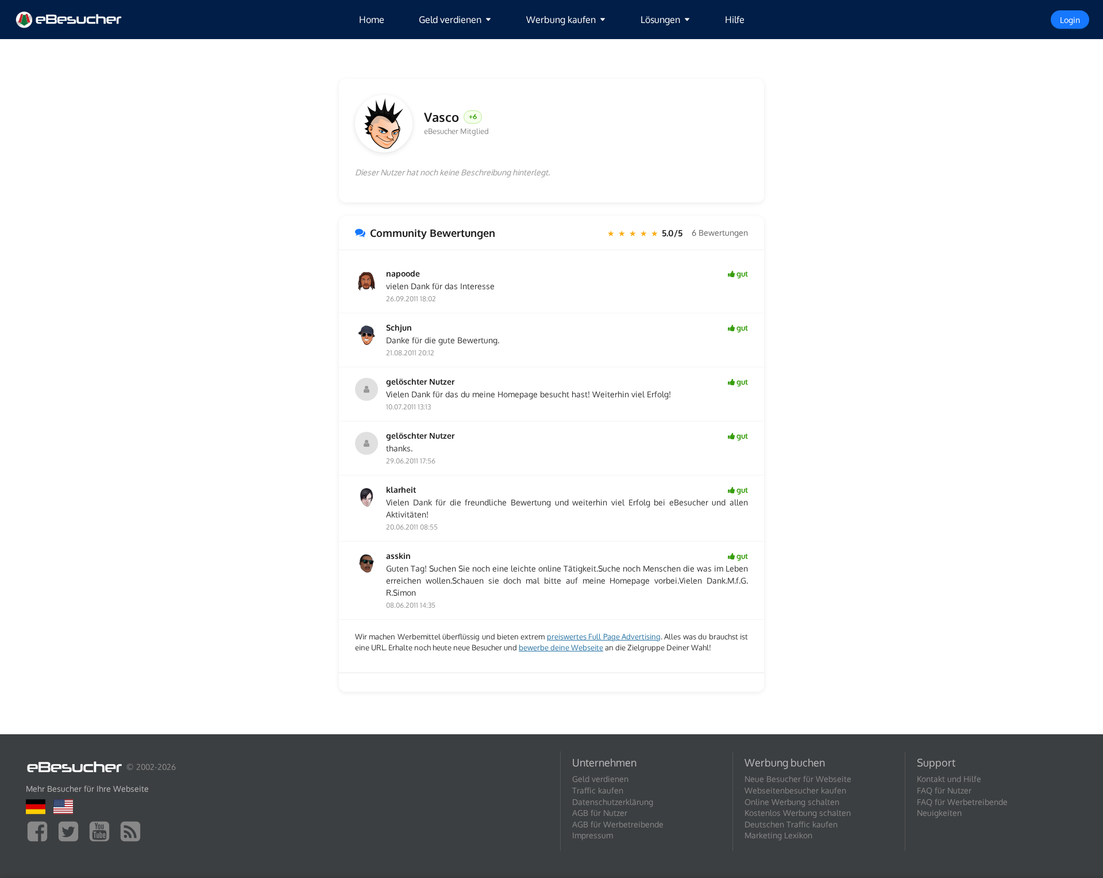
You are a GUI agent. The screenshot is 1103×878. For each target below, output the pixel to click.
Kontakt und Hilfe (949, 779)
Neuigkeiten (939, 813)
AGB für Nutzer (599, 813)
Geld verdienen (600, 779)
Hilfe (735, 19)
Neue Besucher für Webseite (798, 779)
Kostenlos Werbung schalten (798, 813)
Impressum (592, 835)
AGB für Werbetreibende (618, 824)
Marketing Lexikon (778, 835)
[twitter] (71, 830)
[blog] (133, 830)
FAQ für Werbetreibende (962, 802)
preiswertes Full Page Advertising (604, 636)
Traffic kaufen (597, 790)
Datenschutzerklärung (612, 802)
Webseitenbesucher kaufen (795, 790)
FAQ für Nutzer (944, 790)
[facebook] (40, 830)
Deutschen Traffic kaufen (791, 824)
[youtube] (102, 830)
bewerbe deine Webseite (561, 647)
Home (371, 19)
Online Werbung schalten (792, 802)
